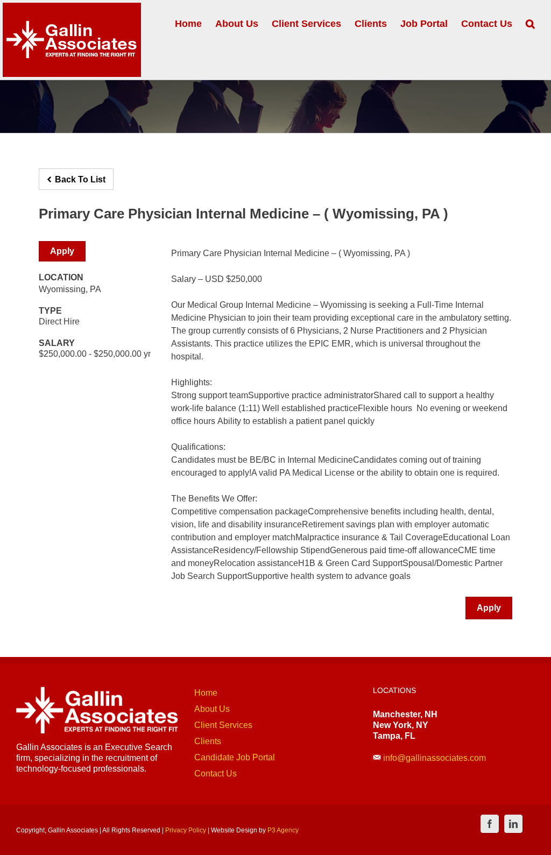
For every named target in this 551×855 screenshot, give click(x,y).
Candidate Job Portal (234, 757)
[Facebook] (490, 824)
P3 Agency (283, 830)
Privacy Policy (185, 830)
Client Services (223, 725)
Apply (62, 251)
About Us (212, 708)
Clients (207, 741)
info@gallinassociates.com (434, 757)
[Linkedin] (513, 824)
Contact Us (215, 773)
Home (205, 692)
